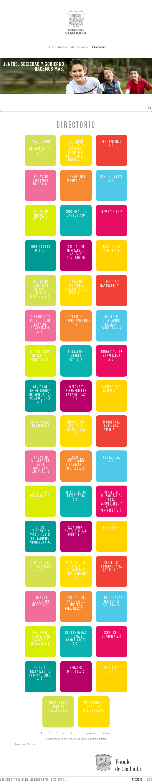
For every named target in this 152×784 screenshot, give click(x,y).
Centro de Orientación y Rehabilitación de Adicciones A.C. (40, 395)
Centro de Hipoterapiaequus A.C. (76, 320)
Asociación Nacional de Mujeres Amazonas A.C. (76, 603)
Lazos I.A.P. (111, 528)
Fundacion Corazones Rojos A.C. (40, 180)
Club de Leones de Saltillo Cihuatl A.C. (40, 356)
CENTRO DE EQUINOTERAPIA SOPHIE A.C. (111, 566)
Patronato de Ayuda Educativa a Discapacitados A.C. (76, 570)
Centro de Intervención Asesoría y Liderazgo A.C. (40, 638)
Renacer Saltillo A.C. (76, 670)
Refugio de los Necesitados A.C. (76, 496)
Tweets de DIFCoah (25, 744)
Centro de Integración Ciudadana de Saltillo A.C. (76, 463)
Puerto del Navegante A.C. (111, 284)
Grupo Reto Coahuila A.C (111, 634)
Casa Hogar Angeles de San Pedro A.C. (76, 531)
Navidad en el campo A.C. (111, 389)
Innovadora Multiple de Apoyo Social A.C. (76, 428)
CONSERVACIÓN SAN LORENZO (75, 213)
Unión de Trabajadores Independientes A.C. (40, 673)
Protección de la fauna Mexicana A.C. (93, 706)
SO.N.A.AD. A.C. (111, 670)
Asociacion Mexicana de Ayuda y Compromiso (76, 252)
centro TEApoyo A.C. (111, 178)
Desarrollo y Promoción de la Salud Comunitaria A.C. (40, 324)
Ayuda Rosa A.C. (111, 459)
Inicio (50, 47)
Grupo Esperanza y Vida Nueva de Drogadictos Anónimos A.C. (40, 535)
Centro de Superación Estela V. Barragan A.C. (112, 322)
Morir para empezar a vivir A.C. (111, 426)
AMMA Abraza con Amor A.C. (40, 424)
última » (107, 733)
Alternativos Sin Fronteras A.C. (40, 566)
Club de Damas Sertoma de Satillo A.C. (111, 601)
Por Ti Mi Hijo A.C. (112, 143)
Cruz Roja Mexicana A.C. (40, 494)
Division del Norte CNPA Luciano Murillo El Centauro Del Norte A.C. (76, 151)
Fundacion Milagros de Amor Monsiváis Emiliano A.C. (40, 465)
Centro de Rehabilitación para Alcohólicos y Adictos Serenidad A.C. (111, 502)
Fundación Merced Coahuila (76, 356)
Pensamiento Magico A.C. (76, 178)
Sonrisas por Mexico (40, 248)
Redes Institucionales (73, 47)
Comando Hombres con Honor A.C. (40, 601)
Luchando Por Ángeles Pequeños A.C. (58, 706)
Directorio (98, 47)
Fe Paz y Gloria (112, 212)
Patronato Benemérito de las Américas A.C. (76, 393)
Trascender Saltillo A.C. (111, 248)
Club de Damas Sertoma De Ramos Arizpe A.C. (76, 638)
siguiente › (90, 733)
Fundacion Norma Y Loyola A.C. (40, 215)
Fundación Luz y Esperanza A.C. (111, 356)
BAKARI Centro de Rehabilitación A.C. (40, 147)
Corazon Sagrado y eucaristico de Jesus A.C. (76, 287)
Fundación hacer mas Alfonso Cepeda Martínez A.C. (40, 289)
